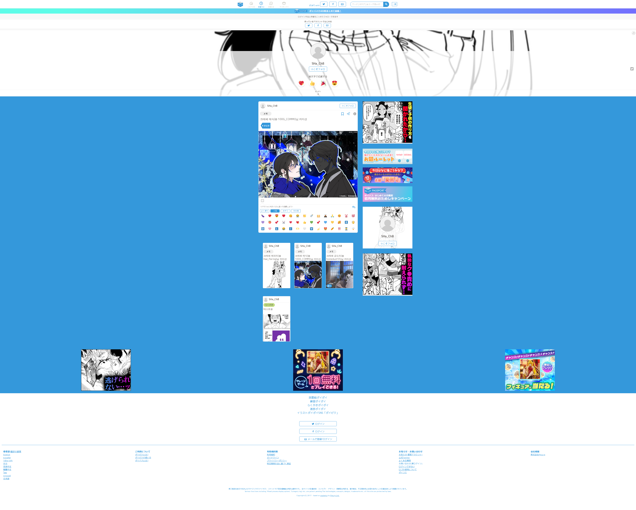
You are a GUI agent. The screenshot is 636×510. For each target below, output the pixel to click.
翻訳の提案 (15, 451)
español (7, 457)
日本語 (6, 478)
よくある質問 (405, 460)
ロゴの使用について (408, 469)
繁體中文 (7, 469)
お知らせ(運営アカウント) (410, 454)
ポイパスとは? (141, 460)
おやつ (285, 211)
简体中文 (7, 466)
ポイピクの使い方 (143, 457)
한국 (5, 463)
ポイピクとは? (141, 454)
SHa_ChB (318, 63)
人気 (275, 211)
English (6, 454)
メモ (266, 113)
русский (7, 475)
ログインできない (407, 466)
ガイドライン (273, 457)
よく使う (264, 211)
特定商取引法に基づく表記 (279, 463)
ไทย (5, 472)
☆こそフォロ (318, 69)
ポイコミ (403, 472)
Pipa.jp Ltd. (334, 495)
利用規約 (271, 454)
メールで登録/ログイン (319, 439)
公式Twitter (404, 457)
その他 (296, 211)
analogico (323, 495)
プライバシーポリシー (277, 460)
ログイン (319, 423)
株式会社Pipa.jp (538, 454)
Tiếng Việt (8, 460)
